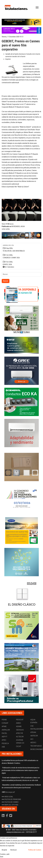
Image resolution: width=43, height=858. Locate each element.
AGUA (23, 226)
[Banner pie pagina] (21, 826)
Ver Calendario (9, 267)
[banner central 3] (21, 30)
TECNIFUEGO (36, 746)
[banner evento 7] (21, 625)
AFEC (4, 740)
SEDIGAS (20, 730)
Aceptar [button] (4, 850)
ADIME (19, 726)
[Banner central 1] (21, 22)
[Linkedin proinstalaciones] (3, 816)
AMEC (18, 723)
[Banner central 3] (21, 235)
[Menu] (37, 7)
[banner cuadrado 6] (21, 433)
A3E (3, 747)
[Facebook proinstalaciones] (7, 816)
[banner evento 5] (21, 499)
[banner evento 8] (21, 689)
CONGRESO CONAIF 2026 (11, 258)
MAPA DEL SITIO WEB (11, 805)
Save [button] (1, 857)
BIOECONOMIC (36, 749)
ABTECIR (34, 736)
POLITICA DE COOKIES (11, 802)
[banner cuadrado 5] (21, 402)
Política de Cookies (34, 850)
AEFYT (4, 737)
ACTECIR (20, 737)
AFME (4, 726)
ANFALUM (6, 730)
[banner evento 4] (21, 657)
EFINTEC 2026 (7, 264)
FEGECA (5, 743)
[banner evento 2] (21, 530)
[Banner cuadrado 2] (21, 320)
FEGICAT (19, 720)
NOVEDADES (16, 226)
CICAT (18, 746)
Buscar (5, 281)
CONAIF (5, 723)
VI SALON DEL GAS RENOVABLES (14, 251)
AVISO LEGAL (8, 797)
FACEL (4, 733)
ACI (31, 739)
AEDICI (33, 742)
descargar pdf (10, 792)
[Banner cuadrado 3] (21, 345)
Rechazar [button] (13, 850)
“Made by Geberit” (23, 187)
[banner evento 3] (21, 594)
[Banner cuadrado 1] (21, 294)
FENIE (4, 720)
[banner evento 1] (21, 467)
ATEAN (33, 732)
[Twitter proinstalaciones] (10, 816)
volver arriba (6, 229)
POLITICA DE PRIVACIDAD (12, 799)
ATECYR (19, 733)
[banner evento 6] (21, 562)
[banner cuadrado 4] (21, 371)
